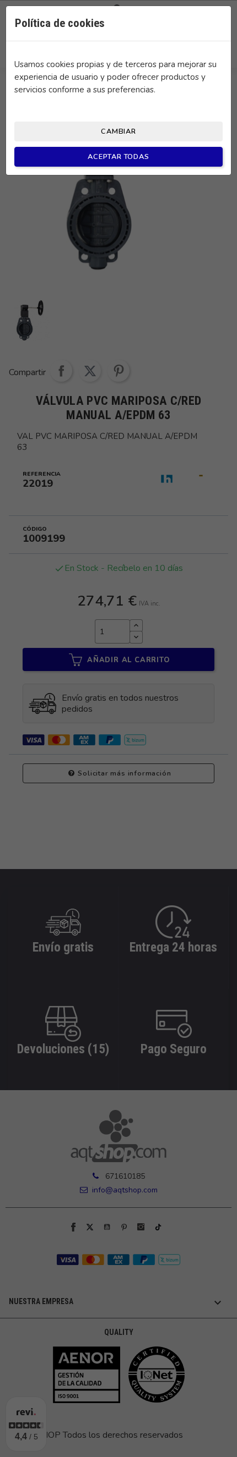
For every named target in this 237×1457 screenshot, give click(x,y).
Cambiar (118, 131)
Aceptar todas (118, 157)
